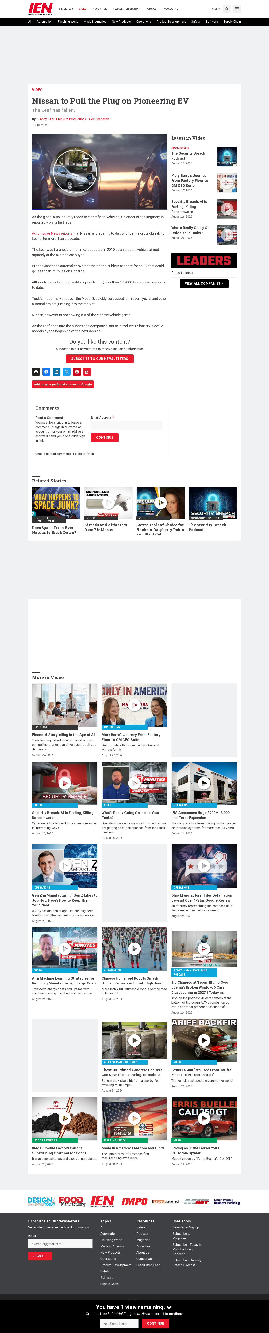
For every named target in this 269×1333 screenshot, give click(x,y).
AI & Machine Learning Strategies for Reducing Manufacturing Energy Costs (64, 980)
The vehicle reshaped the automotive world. (202, 1081)
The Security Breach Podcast (188, 155)
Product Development (45, 520)
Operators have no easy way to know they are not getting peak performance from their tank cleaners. (134, 828)
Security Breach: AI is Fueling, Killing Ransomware (189, 206)
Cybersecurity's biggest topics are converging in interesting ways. (64, 826)
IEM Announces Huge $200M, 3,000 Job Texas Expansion (200, 815)
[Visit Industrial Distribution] (165, 1201)
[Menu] (237, 9)
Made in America (115, 1140)
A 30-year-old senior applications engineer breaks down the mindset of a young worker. (63, 913)
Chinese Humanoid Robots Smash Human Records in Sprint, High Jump (132, 980)
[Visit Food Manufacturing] (72, 1201)
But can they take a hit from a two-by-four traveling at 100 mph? (131, 1083)
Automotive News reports (52, 233)
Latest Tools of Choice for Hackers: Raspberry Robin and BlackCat (160, 530)
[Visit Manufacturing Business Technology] (227, 1201)
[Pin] (77, 372)
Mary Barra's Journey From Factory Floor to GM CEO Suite (189, 180)
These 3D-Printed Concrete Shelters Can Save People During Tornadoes (132, 1072)
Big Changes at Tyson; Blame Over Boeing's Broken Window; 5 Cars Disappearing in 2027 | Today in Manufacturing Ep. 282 (199, 987)
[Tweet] (67, 372)
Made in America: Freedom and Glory (133, 1148)
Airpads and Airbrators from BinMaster (105, 527)
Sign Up (40, 1256)
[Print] (36, 372)
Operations (112, 727)
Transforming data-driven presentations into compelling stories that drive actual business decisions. (64, 745)
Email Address (102, 417)
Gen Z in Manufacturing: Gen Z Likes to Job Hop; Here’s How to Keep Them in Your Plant (65, 900)
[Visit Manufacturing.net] (196, 1201)
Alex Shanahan (98, 119)
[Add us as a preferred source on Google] (87, 372)
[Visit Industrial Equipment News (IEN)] (102, 1201)
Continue (155, 1323)
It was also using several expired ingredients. (64, 1159)
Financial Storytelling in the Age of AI (63, 735)
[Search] (227, 9)
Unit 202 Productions (71, 119)
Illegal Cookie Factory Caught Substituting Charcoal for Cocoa (59, 1150)
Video (37, 90)
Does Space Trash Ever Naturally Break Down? (54, 530)
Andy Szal (47, 119)
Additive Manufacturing (120, 1062)
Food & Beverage (45, 1140)
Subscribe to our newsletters (99, 359)
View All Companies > (204, 283)
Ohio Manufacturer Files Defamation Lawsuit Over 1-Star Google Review (201, 897)
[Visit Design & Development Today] (41, 1201)
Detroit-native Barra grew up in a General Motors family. (130, 747)
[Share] (46, 372)
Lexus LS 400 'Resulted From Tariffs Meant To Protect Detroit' (201, 1072)
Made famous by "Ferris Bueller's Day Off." (201, 1159)
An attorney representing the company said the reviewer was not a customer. (201, 908)
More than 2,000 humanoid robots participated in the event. (134, 991)
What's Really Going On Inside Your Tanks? (190, 230)
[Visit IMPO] (134, 1201)
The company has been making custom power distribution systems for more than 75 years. (203, 826)
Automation (112, 970)
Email (32, 1235)
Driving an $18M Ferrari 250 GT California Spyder (197, 1150)
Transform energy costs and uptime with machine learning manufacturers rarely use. (62, 991)
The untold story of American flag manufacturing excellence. (125, 1156)
